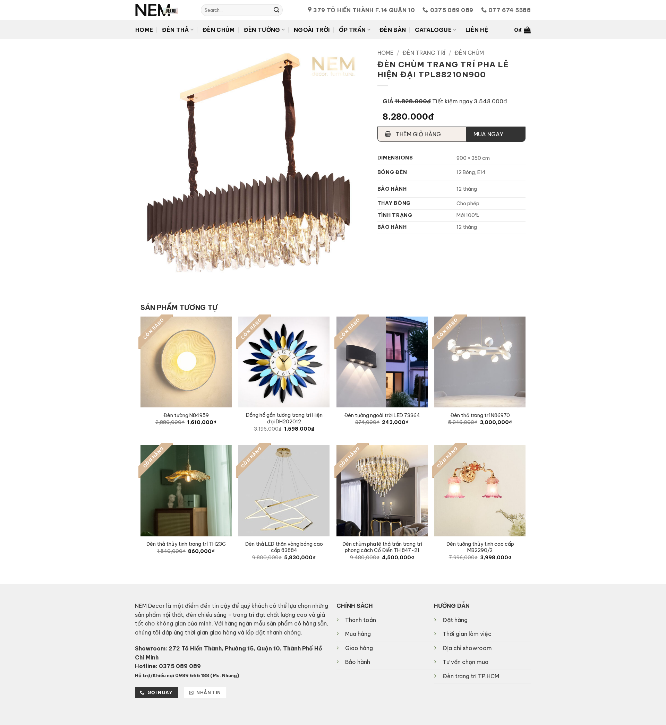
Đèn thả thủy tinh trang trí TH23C (186, 544)
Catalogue (433, 29)
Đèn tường (262, 29)
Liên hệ (477, 29)
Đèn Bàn (392, 29)
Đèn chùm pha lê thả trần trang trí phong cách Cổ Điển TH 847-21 (382, 547)
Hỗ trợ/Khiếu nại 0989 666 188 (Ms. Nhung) (187, 675)
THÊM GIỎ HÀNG (417, 134)
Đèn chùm (219, 29)
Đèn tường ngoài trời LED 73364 (382, 415)
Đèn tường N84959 (186, 415)
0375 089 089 (180, 666)
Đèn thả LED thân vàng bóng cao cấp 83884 (284, 547)
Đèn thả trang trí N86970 (480, 415)
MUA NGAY (488, 134)
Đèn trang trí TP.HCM (471, 676)
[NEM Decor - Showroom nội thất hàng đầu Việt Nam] (162, 10)
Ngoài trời (312, 29)
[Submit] (276, 10)
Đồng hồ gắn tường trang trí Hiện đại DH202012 (284, 418)
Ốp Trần (352, 29)
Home (144, 29)
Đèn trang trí (423, 52)
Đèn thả (175, 29)
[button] (522, 29)
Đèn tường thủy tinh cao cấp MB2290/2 (480, 547)
